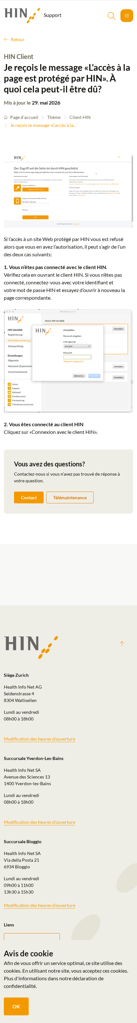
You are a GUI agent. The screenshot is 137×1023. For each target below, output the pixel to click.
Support (52, 15)
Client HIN (80, 117)
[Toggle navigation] (126, 15)
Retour (18, 39)
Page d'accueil (24, 117)
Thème (54, 117)
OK (16, 1006)
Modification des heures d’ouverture (39, 739)
